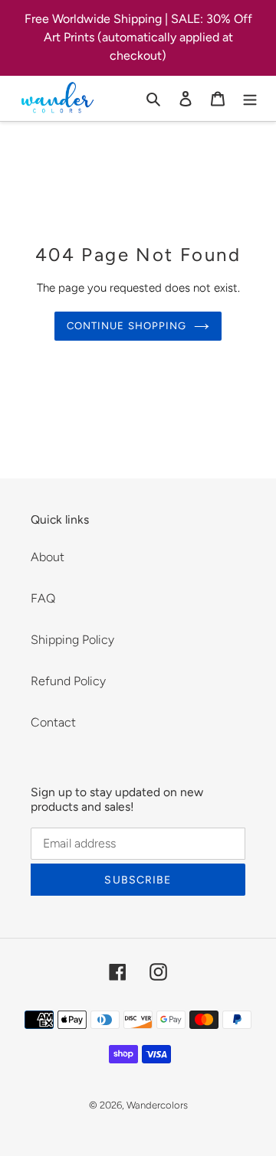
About (47, 557)
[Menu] (250, 98)
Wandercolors (157, 1105)
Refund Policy (68, 681)
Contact (53, 722)
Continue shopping (126, 325)
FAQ (43, 598)
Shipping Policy (72, 639)
